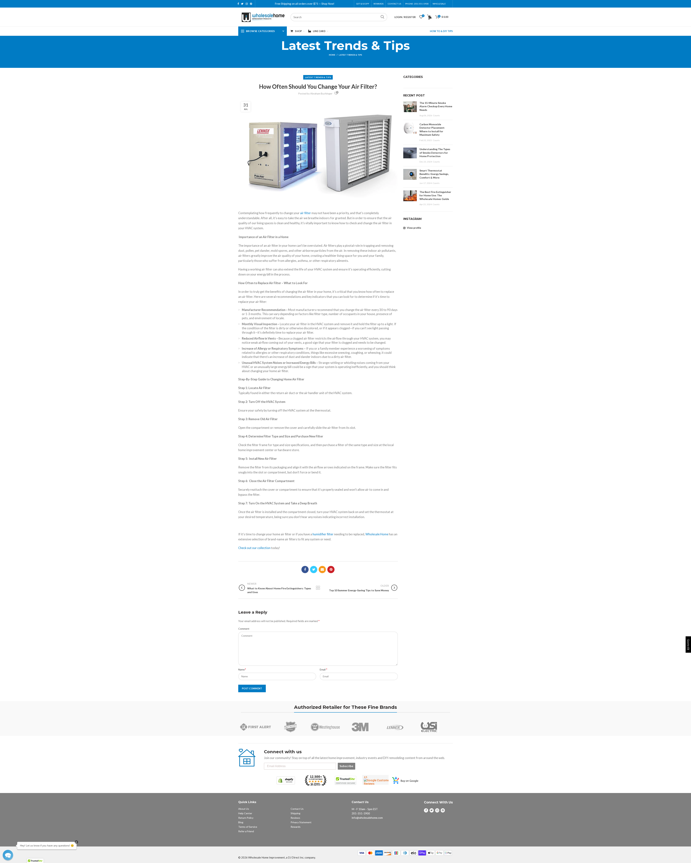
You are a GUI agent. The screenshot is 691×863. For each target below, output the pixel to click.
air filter (305, 213)
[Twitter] (313, 569)
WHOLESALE (439, 3)
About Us (243, 808)
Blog (240, 822)
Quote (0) (688, 644)
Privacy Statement (301, 822)
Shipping (295, 813)
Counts (436, 115)
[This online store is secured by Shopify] (286, 780)
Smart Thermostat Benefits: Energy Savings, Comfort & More (434, 174)
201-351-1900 (361, 813)
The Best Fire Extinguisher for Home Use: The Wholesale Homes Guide (435, 195)
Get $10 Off (362, 3)
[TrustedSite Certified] (345, 780)
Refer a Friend (246, 831)
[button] (8, 855)
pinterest (251, 3)
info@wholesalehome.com (367, 817)
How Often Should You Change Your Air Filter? (318, 86)
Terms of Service (247, 826)
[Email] (322, 569)
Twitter (242, 3)
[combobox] (338, 17)
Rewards (296, 826)
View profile (413, 227)
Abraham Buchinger (321, 93)
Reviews (295, 817)
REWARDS (378, 3)
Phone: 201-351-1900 (416, 3)
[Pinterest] (331, 569)
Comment (243, 628)
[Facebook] (305, 569)
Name (242, 669)
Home (332, 55)
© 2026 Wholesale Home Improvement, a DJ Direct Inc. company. (277, 857)
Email (323, 669)
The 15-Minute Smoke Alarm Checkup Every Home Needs (435, 106)
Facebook (238, 3)
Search (382, 17)
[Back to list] (318, 588)
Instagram (247, 3)
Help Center (245, 813)
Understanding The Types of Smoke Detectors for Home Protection (434, 153)
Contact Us (394, 3)
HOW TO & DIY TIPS (441, 31)
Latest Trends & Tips (350, 55)
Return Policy (245, 817)
